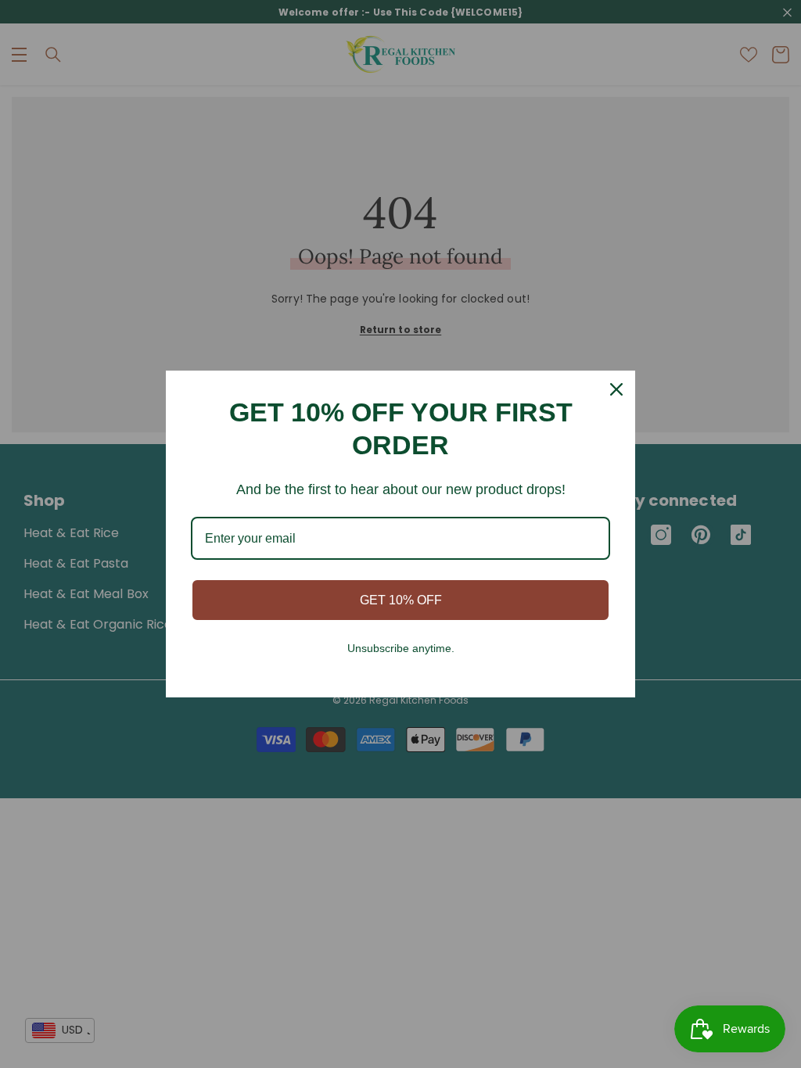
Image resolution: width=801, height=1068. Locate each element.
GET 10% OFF (401, 600)
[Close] (616, 389)
